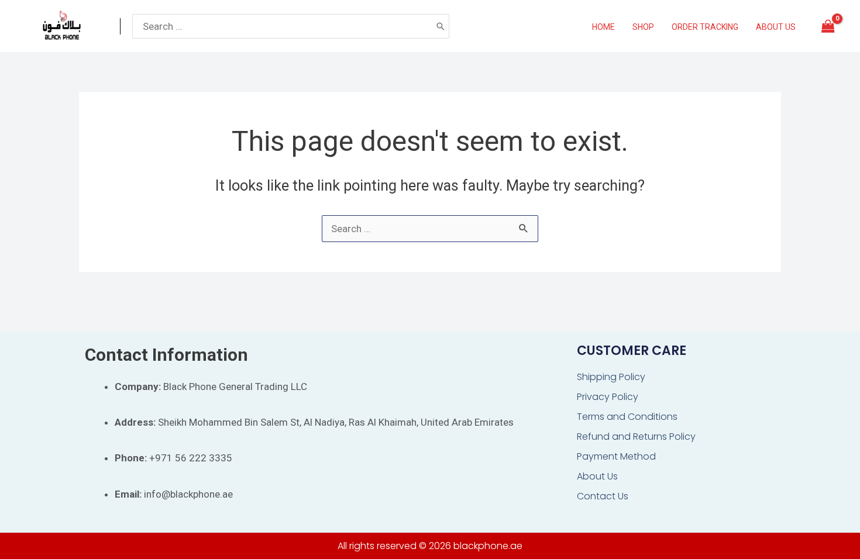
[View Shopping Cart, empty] (828, 26)
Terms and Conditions (627, 416)
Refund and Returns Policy (636, 436)
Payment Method (616, 456)
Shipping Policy (611, 377)
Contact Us (602, 496)
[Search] (440, 26)
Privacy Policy (607, 396)
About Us (597, 476)
